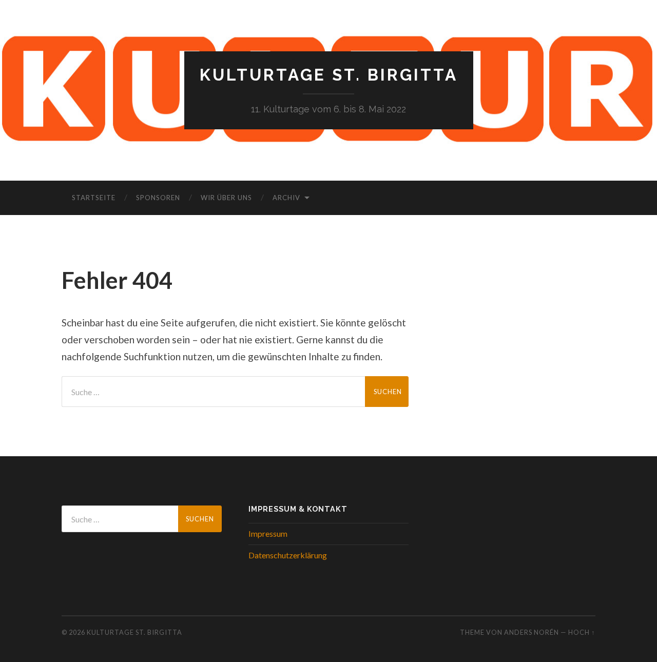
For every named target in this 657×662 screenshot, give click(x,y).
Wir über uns (226, 197)
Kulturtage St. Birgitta (329, 74)
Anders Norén (531, 632)
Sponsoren (158, 197)
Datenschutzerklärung (287, 555)
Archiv (286, 197)
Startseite (93, 197)
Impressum (267, 533)
